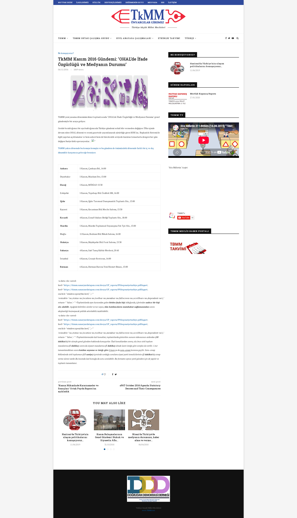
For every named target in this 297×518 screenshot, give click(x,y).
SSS (162, 2)
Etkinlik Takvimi (169, 38)
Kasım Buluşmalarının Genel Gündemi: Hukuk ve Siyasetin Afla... (109, 437)
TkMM (62, 38)
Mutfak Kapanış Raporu (203, 93)
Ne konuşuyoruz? (66, 53)
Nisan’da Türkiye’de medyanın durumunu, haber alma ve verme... (143, 437)
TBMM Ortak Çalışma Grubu (91, 38)
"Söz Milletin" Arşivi (177, 167)
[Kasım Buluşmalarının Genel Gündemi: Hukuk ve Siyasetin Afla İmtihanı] (109, 419)
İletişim (172, 2)
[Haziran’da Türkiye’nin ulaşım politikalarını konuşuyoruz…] (75, 419)
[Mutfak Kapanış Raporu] (177, 98)
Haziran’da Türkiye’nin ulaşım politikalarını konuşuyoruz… (75, 437)
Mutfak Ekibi (65, 2)
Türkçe (189, 38)
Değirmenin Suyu (134, 2)
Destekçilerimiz (113, 2)
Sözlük (97, 2)
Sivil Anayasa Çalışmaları (133, 38)
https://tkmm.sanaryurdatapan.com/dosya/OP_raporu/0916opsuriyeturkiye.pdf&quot (105, 285)
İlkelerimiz (82, 2)
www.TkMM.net (148, 510)
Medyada (152, 2)
